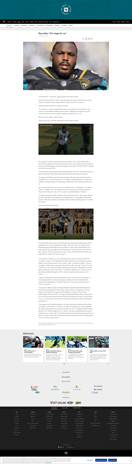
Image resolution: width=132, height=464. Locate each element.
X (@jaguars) (113, 421)
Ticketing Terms (64, 425)
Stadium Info (32, 416)
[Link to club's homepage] (4, 21)
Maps (33, 421)
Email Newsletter (113, 430)
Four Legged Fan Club (79, 432)
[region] (66, 460)
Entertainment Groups (79, 418)
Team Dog (16, 434)
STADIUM (49, 412)
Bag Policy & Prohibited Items (32, 423)
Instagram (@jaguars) (113, 418)
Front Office (17, 427)
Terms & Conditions (113, 439)
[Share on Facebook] (83, 39)
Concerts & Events (49, 418)
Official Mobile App (113, 414)
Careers (113, 432)
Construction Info (49, 416)
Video (96, 418)
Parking (32, 418)
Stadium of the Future (49, 414)
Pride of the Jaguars (16, 432)
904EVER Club (79, 436)
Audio (95, 421)
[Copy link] (91, 39)
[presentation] (108, 364)
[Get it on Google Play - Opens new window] (70, 447)
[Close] (129, 460)
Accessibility (49, 423)
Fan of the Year (79, 427)
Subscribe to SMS (113, 427)
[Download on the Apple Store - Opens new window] (61, 447)
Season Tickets (64, 418)
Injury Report (16, 418)
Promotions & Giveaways (79, 421)
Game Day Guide (33, 414)
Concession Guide (32, 425)
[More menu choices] (60, 21)
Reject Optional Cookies (101, 460)
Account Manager (64, 414)
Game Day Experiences (79, 423)
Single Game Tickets (64, 416)
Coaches (16, 423)
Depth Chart (16, 421)
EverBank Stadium (49, 425)
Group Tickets (63, 421)
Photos (95, 416)
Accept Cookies (112, 460)
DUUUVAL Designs (79, 425)
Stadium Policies (49, 427)
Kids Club (79, 434)
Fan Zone (79, 416)
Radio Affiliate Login (95, 425)
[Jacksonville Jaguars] (66, 453)
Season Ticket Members (79, 430)
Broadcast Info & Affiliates (95, 423)
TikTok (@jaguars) (113, 425)
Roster (16, 414)
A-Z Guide (49, 421)
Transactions (16, 416)
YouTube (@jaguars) (113, 416)
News (96, 414)
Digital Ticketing (64, 427)
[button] (66, 139)
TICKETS (64, 412)
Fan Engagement (79, 414)
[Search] (112, 22)
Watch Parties (32, 427)
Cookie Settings (89, 460)
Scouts (16, 425)
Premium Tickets (64, 423)
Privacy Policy (113, 436)
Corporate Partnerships (113, 434)
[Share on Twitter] (86, 39)
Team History (16, 430)
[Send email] (89, 39)
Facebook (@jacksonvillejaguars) (113, 423)
